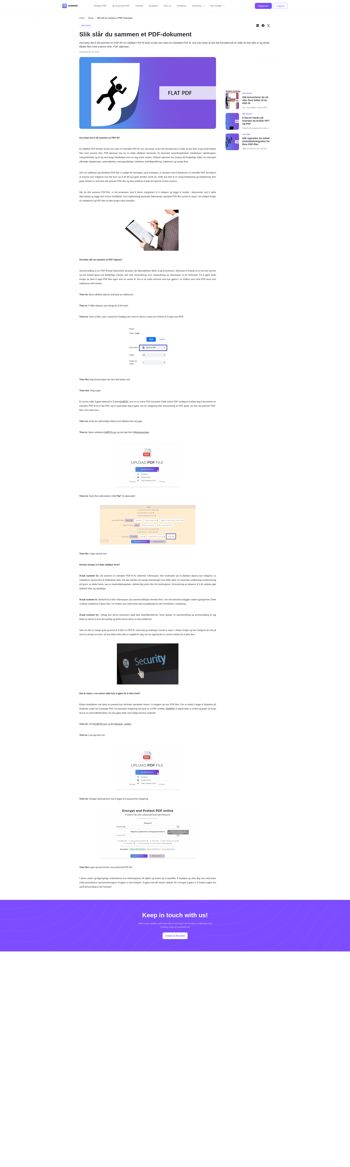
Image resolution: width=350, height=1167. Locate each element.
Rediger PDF (100, 6)
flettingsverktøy (142, 432)
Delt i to (167, 6)
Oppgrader (263, 6)
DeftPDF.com (110, 432)
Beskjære (153, 6)
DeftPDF (124, 401)
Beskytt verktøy (123, 724)
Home (81, 18)
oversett (139, 6)
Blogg (90, 18)
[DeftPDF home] (70, 6)
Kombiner (181, 6)
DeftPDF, (170, 709)
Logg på (280, 6)
